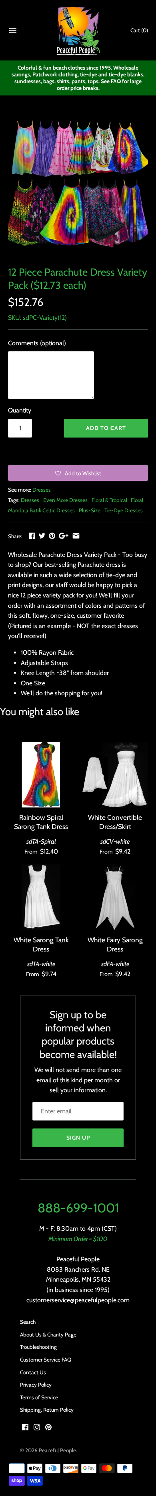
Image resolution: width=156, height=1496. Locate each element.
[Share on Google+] (63, 535)
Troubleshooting (38, 1347)
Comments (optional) (37, 343)
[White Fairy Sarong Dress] (115, 897)
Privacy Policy (36, 1384)
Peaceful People (57, 1450)
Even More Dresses (65, 500)
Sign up (78, 1137)
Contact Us (33, 1372)
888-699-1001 (78, 1208)
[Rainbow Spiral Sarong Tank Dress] (41, 774)
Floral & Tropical (109, 500)
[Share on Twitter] (42, 535)
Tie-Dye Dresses (123, 510)
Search (28, 1322)
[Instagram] (37, 1428)
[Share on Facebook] (32, 535)
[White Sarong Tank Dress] (41, 897)
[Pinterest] (48, 1428)
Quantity (19, 410)
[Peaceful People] (78, 30)
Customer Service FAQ (45, 1359)
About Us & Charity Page (48, 1334)
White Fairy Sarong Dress (115, 944)
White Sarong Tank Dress (41, 944)
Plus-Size (89, 510)
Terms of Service (39, 1397)
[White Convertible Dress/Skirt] (115, 774)
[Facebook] (25, 1428)
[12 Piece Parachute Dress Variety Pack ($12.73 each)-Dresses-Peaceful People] (78, 185)
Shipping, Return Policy (47, 1410)
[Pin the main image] (52, 535)
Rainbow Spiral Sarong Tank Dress (41, 821)
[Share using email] (76, 535)
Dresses (41, 489)
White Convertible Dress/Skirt (115, 821)
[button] (78, 473)
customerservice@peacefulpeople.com (78, 1300)
